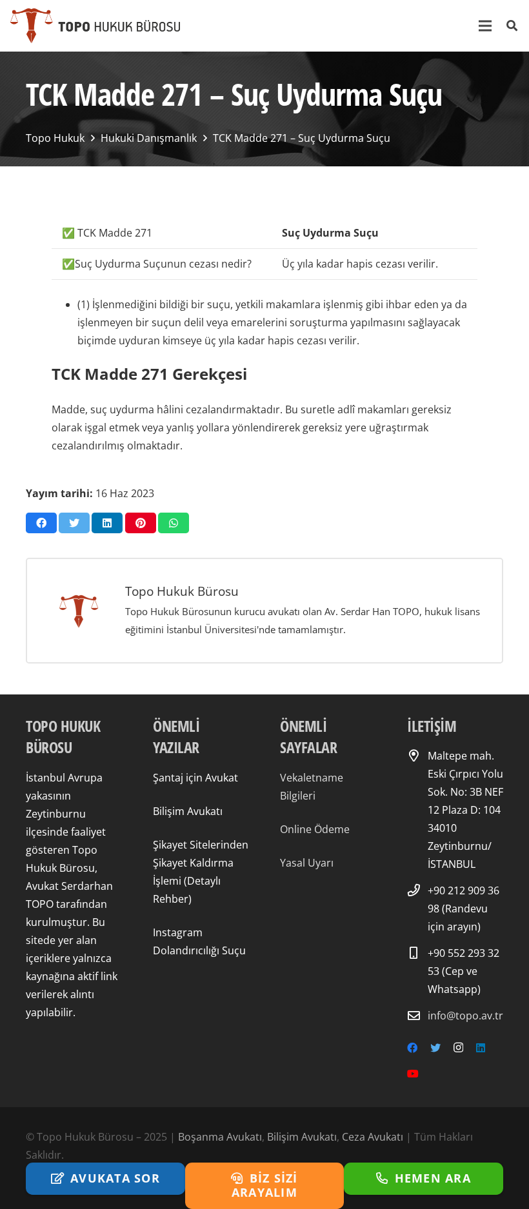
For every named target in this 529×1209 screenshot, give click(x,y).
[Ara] (512, 26)
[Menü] (486, 26)
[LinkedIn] (480, 1048)
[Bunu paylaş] (41, 523)
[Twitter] (435, 1048)
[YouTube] (413, 1073)
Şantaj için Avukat (195, 778)
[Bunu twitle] (74, 523)
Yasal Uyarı (307, 863)
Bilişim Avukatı (188, 811)
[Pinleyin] (140, 523)
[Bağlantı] (95, 26)
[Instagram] (458, 1048)
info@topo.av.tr (465, 1015)
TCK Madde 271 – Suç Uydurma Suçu (301, 138)
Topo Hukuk (55, 138)
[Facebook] (412, 1048)
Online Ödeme (315, 829)
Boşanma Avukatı (220, 1137)
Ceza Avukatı (372, 1137)
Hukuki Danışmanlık (149, 138)
